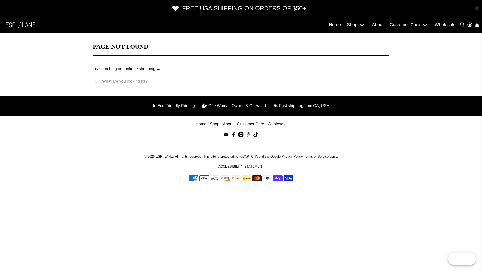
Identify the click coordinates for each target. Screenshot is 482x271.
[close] (476, 8)
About (378, 24)
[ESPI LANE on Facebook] (233, 135)
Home (335, 24)
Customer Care (405, 24)
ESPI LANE (164, 156)
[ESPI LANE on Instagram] (240, 135)
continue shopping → (141, 68)
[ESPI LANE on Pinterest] (248, 135)
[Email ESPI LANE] (226, 135)
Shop (352, 24)
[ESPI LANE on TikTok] (255, 135)
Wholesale (445, 24)
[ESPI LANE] (21, 25)
